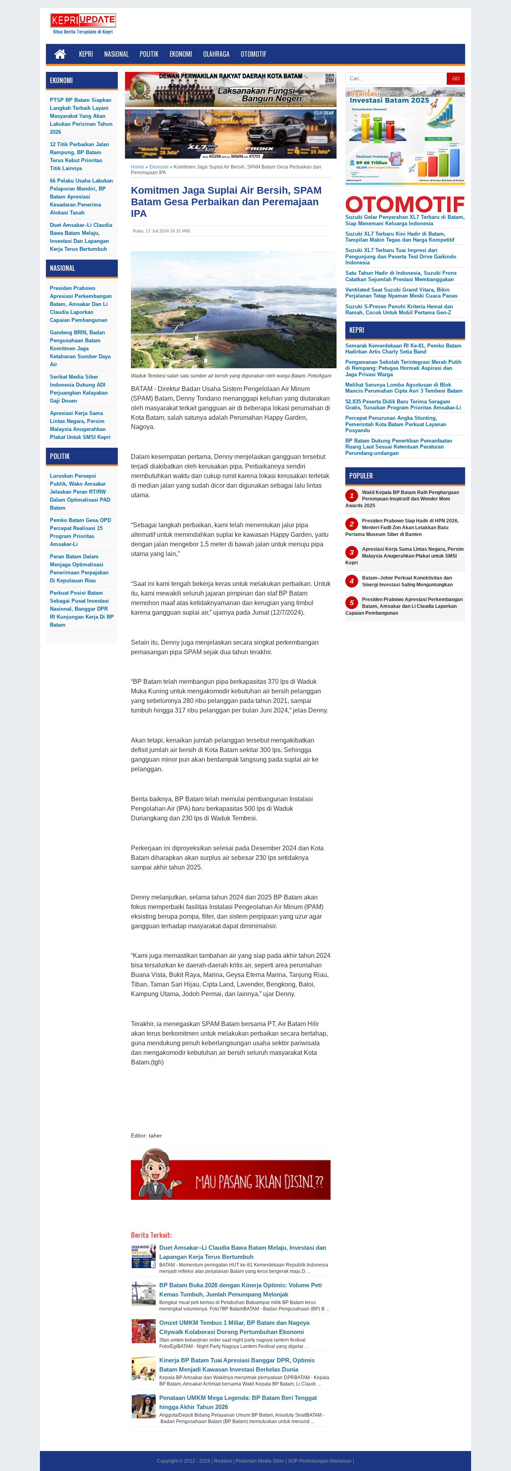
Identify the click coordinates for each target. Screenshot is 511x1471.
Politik (149, 54)
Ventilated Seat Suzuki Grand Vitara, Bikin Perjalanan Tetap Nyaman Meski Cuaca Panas (401, 293)
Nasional (116, 54)
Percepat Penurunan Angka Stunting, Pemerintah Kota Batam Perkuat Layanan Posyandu (395, 424)
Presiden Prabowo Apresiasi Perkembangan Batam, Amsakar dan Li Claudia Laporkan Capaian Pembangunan (81, 304)
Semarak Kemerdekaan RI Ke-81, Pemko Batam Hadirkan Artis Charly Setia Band (403, 349)
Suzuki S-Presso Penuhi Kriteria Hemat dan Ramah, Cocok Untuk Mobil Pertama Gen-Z (399, 310)
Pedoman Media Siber (260, 1461)
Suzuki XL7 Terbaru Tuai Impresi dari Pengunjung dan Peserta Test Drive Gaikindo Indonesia (400, 256)
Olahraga (216, 54)
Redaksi (223, 1461)
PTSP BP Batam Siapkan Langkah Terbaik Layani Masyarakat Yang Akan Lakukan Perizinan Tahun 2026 (81, 116)
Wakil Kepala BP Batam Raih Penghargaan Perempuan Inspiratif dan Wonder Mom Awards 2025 (402, 499)
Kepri (86, 54)
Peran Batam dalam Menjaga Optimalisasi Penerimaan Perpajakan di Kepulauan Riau (79, 569)
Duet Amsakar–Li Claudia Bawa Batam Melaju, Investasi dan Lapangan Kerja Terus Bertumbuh (81, 237)
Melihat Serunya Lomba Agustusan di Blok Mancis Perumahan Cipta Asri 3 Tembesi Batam (404, 388)
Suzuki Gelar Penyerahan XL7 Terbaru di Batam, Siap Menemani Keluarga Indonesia (405, 220)
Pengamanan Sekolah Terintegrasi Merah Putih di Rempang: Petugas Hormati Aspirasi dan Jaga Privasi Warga (403, 368)
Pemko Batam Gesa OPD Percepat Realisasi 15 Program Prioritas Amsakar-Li (80, 532)
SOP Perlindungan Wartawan (320, 1461)
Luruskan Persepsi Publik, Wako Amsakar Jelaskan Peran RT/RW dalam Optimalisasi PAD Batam (80, 492)
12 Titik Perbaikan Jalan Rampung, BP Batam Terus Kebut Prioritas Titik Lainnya (79, 156)
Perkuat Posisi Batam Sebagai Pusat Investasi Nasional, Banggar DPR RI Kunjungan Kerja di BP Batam (82, 609)
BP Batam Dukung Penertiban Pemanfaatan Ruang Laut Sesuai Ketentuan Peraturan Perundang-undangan (398, 447)
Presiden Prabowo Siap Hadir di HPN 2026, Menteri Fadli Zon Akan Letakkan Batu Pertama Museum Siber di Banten (402, 527)
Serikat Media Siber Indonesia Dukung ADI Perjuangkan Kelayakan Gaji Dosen (79, 389)
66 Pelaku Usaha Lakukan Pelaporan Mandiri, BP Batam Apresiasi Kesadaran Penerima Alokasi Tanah (81, 197)
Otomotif (253, 54)
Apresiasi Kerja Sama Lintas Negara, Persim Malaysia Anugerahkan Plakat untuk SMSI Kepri (80, 425)
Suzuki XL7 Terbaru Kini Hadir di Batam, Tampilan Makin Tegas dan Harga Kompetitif (399, 237)
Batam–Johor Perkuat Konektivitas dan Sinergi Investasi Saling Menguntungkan (407, 581)
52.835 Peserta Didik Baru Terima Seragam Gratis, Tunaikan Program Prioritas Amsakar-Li (403, 405)
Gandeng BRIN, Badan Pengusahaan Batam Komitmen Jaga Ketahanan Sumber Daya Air (80, 348)
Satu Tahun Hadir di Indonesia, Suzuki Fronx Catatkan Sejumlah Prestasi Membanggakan (401, 276)
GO (456, 78)
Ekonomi (181, 54)
